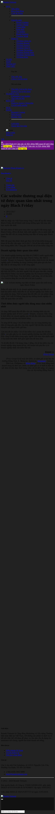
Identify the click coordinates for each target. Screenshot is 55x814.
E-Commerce (11, 189)
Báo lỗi (9, 180)
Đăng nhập (10, 132)
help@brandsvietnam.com (16, 774)
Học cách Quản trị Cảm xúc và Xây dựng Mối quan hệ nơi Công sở (25, 147)
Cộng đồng (10, 187)
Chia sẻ (9, 178)
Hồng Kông (30, 363)
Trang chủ (10, 185)
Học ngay (7, 146)
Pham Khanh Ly (6, 173)
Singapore (42, 361)
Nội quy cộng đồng (14, 755)
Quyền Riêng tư (12, 753)
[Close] (2, 142)
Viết (2, 139)
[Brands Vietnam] (8, 2)
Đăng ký (9, 135)
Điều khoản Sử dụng (14, 750)
